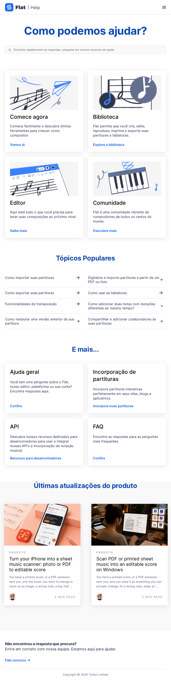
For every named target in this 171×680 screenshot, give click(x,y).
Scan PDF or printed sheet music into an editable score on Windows (127, 564)
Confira (16, 406)
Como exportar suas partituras (29, 293)
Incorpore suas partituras (113, 406)
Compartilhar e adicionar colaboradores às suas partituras (122, 321)
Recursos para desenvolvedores (35, 458)
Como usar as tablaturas (107, 293)
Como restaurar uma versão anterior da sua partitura (39, 321)
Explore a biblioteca (108, 145)
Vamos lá (17, 145)
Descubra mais (105, 231)
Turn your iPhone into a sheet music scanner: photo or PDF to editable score (41, 564)
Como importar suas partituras (29, 278)
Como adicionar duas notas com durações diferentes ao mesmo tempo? (121, 306)
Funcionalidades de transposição (31, 304)
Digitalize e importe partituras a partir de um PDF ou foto (123, 280)
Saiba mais (18, 231)
